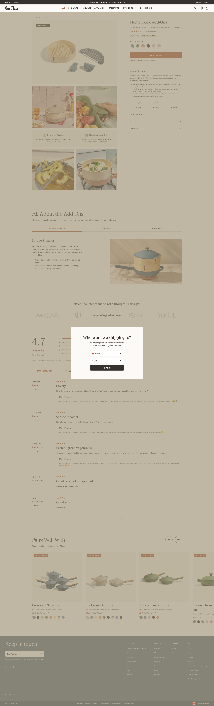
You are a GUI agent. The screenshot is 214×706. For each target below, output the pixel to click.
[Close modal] (138, 331)
